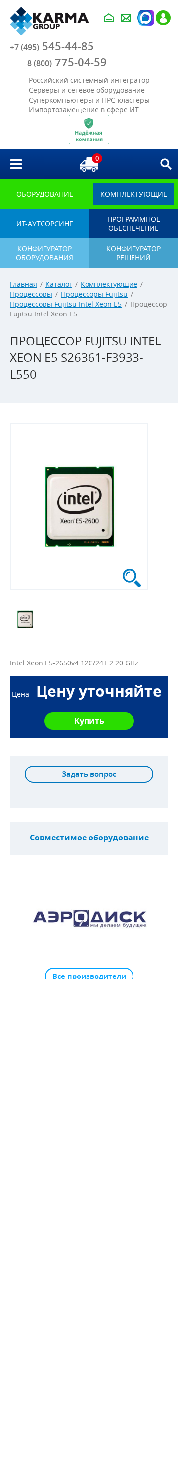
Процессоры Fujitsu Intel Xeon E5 (66, 304)
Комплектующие (109, 284)
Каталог (58, 284)
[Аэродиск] (89, 918)
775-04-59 (67, 62)
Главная (23, 284)
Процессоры (31, 294)
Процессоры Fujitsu (94, 294)
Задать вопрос (89, 774)
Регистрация (163, 17)
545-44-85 (52, 46)
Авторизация (144, 17)
